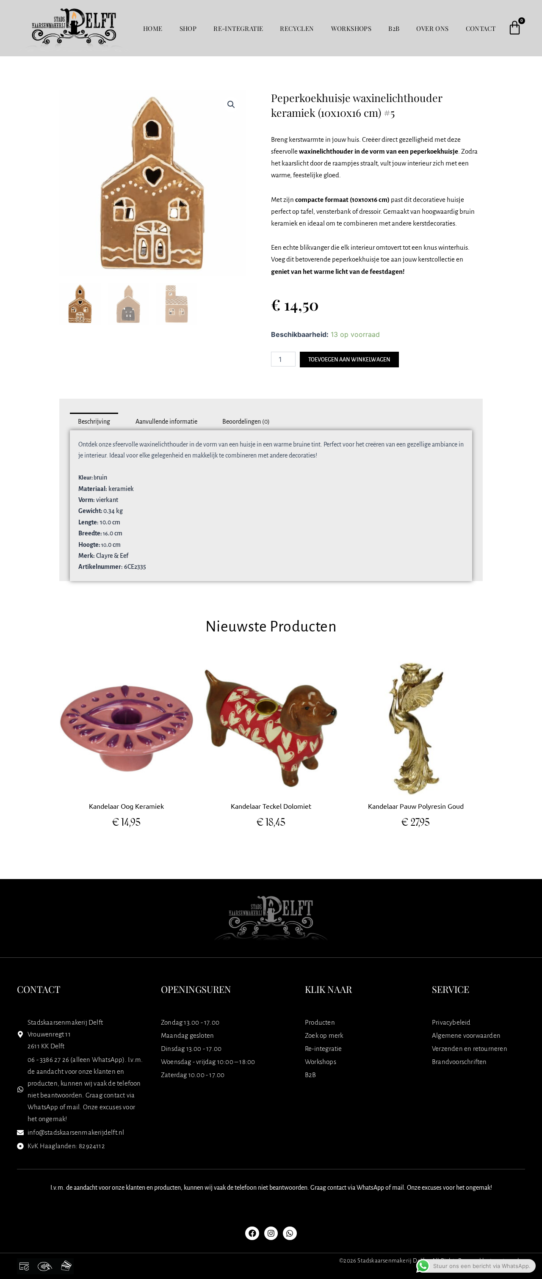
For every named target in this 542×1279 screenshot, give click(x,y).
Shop (188, 28)
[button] (231, 104)
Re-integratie (238, 28)
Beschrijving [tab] (94, 421)
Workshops (351, 28)
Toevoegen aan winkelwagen (349, 360)
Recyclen (297, 28)
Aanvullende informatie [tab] (166, 421)
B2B (393, 28)
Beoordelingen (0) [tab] (246, 421)
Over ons (432, 28)
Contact (481, 28)
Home (153, 28)
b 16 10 (112, 522)
